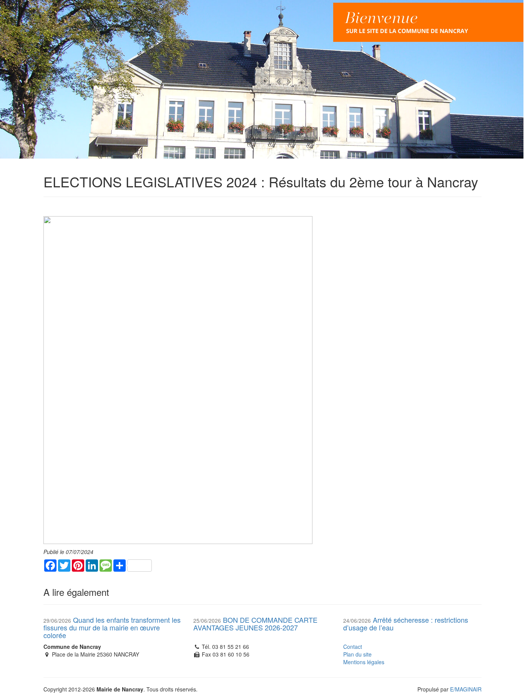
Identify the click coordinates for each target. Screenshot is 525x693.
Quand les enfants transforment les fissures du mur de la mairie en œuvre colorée (112, 627)
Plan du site (357, 654)
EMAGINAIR (466, 689)
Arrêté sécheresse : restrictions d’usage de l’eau (405, 623)
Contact (352, 646)
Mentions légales (363, 662)
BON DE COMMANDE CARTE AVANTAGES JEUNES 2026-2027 (255, 623)
